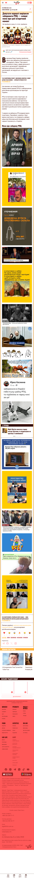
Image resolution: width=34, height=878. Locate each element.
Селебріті (4, 711)
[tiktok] (23, 769)
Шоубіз (4, 707)
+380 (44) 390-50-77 (8, 821)
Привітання (15, 728)
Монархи (4, 709)
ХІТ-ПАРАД (25, 732)
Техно (13, 730)
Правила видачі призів (15, 757)
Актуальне (19, 637)
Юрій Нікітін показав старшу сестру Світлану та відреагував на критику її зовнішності (19, 431)
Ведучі (3, 739)
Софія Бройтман (5, 9)
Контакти (14, 760)
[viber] (15, 643)
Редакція (14, 765)
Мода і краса (25, 707)
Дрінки (3, 728)
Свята (13, 716)
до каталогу (17, 696)
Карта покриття (5, 746)
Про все (14, 725)
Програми (4, 742)
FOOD (3, 723)
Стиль (24, 713)
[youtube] (28, 769)
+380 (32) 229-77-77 (8, 815)
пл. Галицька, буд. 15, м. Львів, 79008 (13, 837)
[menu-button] (3, 3)
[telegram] (3, 643)
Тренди (24, 715)
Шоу (3, 714)
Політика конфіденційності (16, 747)
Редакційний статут (15, 751)
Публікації (13, 637)
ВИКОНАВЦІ (25, 728)
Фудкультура (5, 732)
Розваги (4, 637)
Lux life (4, 737)
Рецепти (4, 725)
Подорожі (14, 732)
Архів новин (15, 762)
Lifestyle (15, 723)
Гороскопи (14, 714)
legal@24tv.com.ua (7, 826)
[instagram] (10, 769)
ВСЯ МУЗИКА (25, 725)
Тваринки (14, 711)
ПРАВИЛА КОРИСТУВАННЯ (15, 740)
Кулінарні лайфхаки (6, 730)
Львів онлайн (5, 749)
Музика (3, 718)
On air (25, 723)
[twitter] (11, 643)
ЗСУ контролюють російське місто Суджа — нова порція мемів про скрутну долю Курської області (15, 618)
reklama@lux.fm (6, 832)
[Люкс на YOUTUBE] (6, 2)
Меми (8, 637)
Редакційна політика (15, 754)
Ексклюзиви (5, 716)
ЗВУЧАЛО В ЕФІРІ (26, 730)
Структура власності (14, 744)
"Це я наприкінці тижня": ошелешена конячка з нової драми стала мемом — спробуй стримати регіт (16, 79)
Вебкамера (4, 744)
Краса (24, 711)
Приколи (25, 637)
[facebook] (7, 643)
